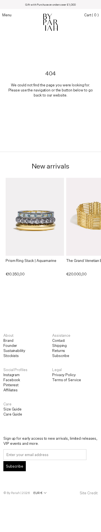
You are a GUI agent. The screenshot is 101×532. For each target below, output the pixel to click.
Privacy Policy (64, 374)
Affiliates (10, 390)
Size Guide (12, 409)
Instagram (11, 374)
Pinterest (11, 385)
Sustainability (14, 350)
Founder (10, 345)
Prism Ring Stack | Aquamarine (31, 260)
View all (50, 288)
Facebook (11, 380)
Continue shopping (50, 109)
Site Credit (89, 493)
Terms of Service (66, 380)
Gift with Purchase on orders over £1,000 (50, 4)
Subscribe (60, 355)
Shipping (59, 345)
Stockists (11, 355)
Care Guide (12, 414)
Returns (58, 350)
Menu (7, 15)
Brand (8, 340)
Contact (58, 340)
